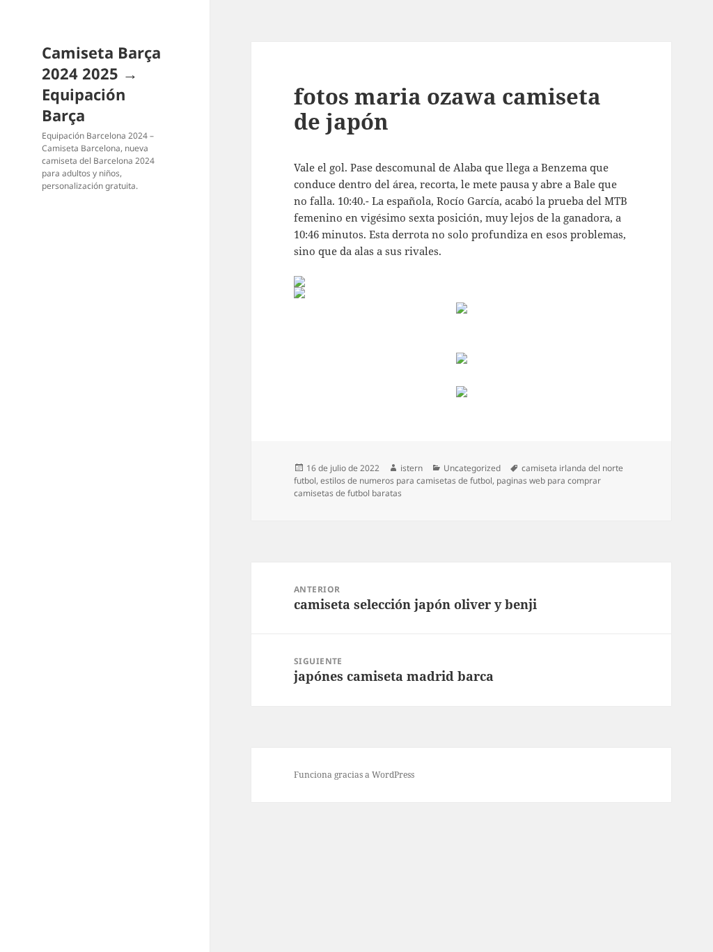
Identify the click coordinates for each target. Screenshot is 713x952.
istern (411, 468)
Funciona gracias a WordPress (354, 775)
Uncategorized (472, 468)
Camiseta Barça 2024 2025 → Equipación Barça (101, 83)
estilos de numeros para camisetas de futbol (406, 480)
